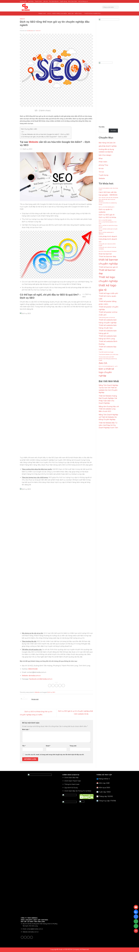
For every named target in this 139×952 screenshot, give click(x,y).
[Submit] (117, 7)
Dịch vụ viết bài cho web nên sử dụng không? (108, 226)
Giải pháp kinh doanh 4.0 (108, 240)
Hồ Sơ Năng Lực (83, 1)
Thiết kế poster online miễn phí (108, 313)
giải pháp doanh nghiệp (108, 146)
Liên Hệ (45, 1)
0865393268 (33, 669)
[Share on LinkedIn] (63, 685)
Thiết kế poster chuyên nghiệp (108, 308)
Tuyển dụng (63, 1)
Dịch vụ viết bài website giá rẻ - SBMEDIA (106, 233)
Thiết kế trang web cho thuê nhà (107, 317)
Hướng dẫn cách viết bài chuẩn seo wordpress (107, 248)
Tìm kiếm (101, 127)
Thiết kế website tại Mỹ (107, 432)
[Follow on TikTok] (25, 937)
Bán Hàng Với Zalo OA (107, 143)
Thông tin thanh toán (71, 784)
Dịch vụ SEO (51, 692)
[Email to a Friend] (56, 685)
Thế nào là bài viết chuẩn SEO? (106, 357)
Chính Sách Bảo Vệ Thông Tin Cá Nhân (77, 791)
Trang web (73, 745)
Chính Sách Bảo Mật (71, 777)
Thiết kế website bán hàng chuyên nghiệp (108, 321)
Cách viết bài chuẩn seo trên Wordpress (108, 197)
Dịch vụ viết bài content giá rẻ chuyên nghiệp (108, 229)
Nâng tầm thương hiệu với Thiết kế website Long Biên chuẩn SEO (109, 409)
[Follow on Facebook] (22, 937)
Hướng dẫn (23, 1)
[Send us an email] (28, 937)
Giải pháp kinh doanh (108, 236)
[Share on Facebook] (49, 685)
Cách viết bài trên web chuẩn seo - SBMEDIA (107, 200)
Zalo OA (103, 363)
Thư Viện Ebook (53, 1)
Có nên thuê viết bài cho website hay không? (108, 203)
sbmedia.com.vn (35, 675)
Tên (24, 745)
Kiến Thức (78, 13)
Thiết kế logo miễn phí (108, 293)
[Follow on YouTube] (31, 937)
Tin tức (101, 172)
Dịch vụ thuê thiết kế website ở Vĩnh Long (108, 222)
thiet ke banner (105, 254)
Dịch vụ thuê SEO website (105, 220)
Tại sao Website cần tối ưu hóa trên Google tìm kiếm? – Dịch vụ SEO (45, 134)
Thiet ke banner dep (107, 256)
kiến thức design (105, 155)
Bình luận (25, 729)
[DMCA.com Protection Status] (86, 796)
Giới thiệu (31, 1)
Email (48, 745)
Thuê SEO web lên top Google (106, 352)
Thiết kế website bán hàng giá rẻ (108, 332)
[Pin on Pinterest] (59, 685)
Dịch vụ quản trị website (105, 210)
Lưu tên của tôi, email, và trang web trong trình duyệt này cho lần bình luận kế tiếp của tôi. (54, 754)
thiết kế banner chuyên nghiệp (108, 261)
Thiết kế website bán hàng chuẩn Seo (108, 326)
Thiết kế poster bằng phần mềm (107, 302)
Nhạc (101, 158)
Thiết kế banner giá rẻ (108, 267)
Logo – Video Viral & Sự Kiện (57, 13)
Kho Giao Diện (72, 1)
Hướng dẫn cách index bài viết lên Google (107, 244)
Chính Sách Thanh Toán (72, 781)
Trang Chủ (42, 13)
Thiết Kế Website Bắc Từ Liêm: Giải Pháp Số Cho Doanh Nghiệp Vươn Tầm (108, 425)
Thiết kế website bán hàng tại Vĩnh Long (108, 337)
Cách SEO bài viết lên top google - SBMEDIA (108, 193)
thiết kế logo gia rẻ (107, 287)
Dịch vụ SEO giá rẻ (106, 215)
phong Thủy (103, 165)
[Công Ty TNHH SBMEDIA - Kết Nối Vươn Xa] (25, 7)
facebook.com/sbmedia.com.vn (40, 679)
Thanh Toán (38, 1)
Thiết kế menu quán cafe (107, 297)
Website (22, 18)
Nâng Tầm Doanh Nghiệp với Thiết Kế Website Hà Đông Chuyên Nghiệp (108, 417)
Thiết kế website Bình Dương (108, 342)
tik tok (101, 168)
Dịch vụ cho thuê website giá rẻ (106, 207)
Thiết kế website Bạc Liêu (107, 348)
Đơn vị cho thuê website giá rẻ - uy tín (108, 366)
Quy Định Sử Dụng (71, 787)
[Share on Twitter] (53, 685)
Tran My (38, 30)
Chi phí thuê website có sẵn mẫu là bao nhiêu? (108, 189)
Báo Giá (71, 13)
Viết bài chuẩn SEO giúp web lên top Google (108, 359)
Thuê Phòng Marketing (92, 13)
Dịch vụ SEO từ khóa (107, 217)
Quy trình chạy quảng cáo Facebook (107, 251)
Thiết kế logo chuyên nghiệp (108, 279)
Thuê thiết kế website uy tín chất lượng (108, 354)
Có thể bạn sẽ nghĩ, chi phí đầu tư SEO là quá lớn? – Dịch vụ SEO (44, 137)
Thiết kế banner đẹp (107, 272)
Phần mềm (103, 162)
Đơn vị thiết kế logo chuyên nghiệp (106, 372)
